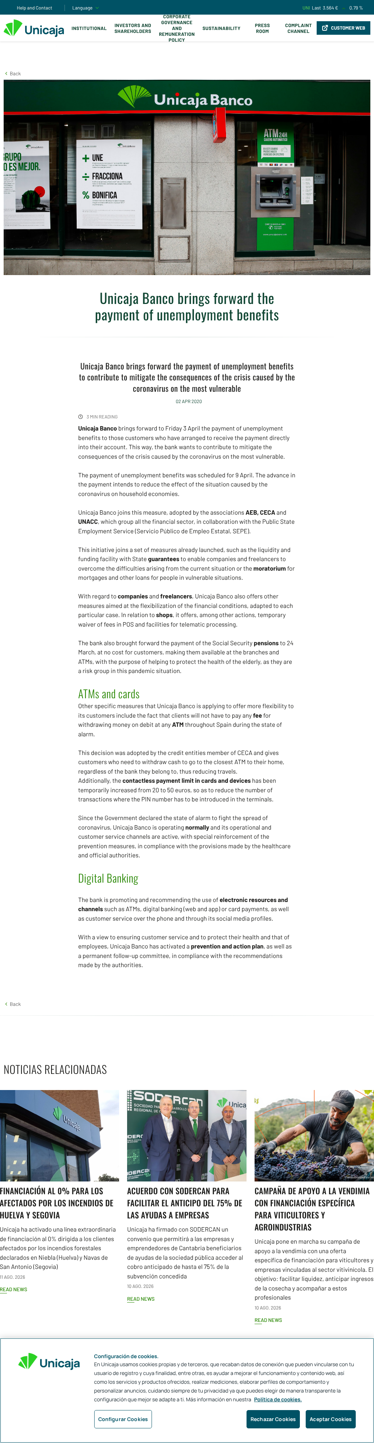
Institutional (89, 28)
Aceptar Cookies (331, 1419)
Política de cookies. (278, 1399)
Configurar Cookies (123, 1419)
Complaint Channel (298, 28)
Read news (140, 1299)
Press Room (262, 28)
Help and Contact (34, 8)
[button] (12, 73)
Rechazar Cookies (273, 1419)
